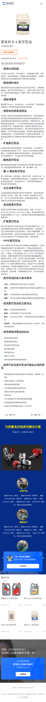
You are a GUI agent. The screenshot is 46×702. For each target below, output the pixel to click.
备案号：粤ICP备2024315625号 (23, 687)
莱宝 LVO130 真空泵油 (32, 598)
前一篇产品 (9, 415)
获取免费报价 (9, 52)
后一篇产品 (36, 415)
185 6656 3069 (22, 58)
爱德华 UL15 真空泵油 (9, 598)
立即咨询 (23, 674)
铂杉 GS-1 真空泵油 (31, 625)
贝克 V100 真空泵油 (8, 625)
